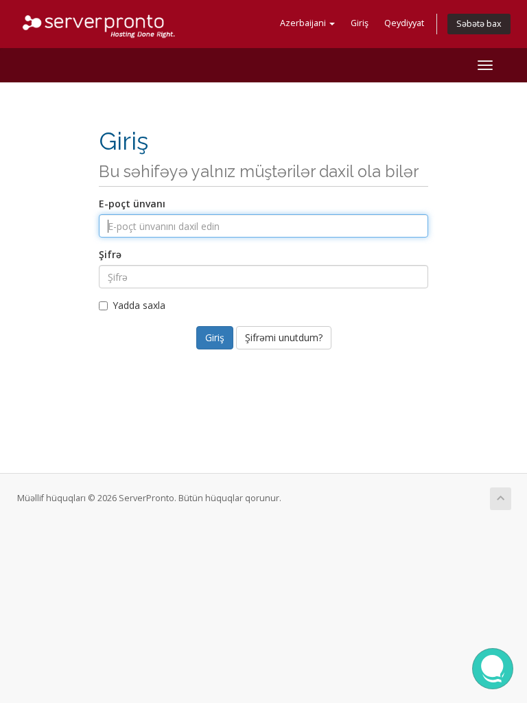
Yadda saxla (139, 305)
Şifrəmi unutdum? (284, 337)
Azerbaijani (304, 23)
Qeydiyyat (404, 23)
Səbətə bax (479, 24)
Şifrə (110, 254)
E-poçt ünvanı (132, 203)
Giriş (359, 23)
